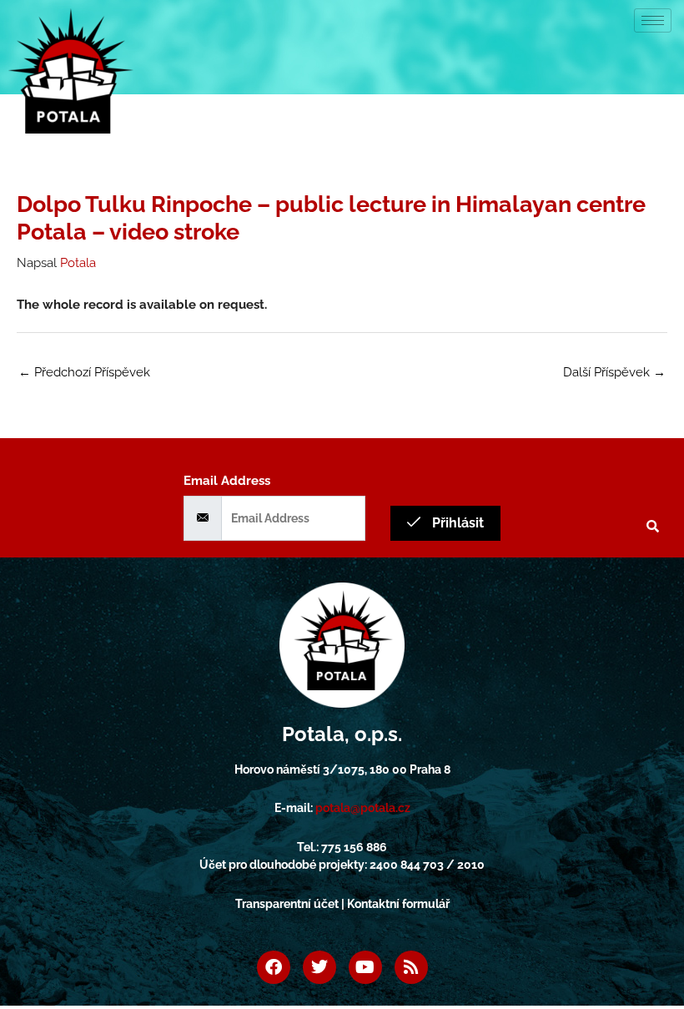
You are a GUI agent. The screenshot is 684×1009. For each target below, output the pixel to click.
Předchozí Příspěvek (84, 372)
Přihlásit (456, 523)
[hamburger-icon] (652, 20)
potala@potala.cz (362, 808)
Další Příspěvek (614, 372)
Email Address (227, 480)
